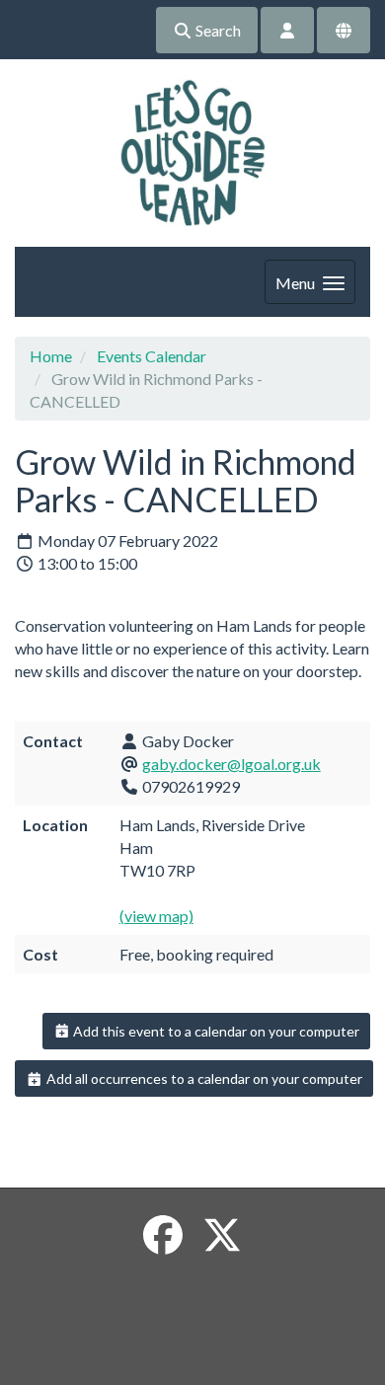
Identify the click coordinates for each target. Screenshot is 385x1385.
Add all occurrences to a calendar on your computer (202, 1078)
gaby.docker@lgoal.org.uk (231, 763)
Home (51, 355)
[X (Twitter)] (222, 1235)
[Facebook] (163, 1235)
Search (216, 30)
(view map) (156, 915)
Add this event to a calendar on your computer (214, 1031)
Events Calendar (151, 355)
